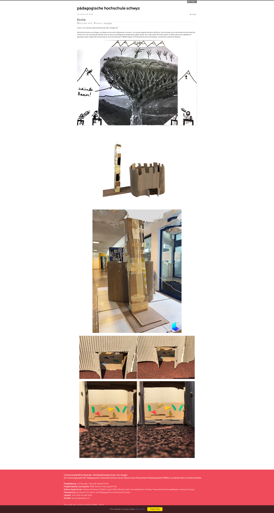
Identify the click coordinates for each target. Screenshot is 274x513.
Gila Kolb (93, 483)
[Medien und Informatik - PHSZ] (108, 8)
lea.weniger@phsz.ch (81, 498)
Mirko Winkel (118, 489)
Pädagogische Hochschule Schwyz (114, 492)
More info (140, 509)
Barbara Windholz (91, 489)
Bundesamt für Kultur (85, 492)
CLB (86, 14)
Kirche (91, 14)
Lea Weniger (82, 483)
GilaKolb (109, 23)
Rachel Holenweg (102, 486)
